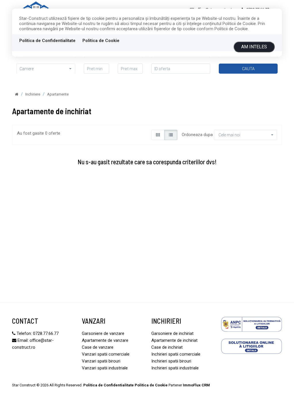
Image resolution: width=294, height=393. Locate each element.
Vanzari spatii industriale (105, 368)
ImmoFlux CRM (196, 385)
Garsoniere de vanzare (103, 333)
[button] (45, 69)
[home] (16, 94)
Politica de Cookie (100, 40)
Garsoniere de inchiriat (172, 333)
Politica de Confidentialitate (47, 40)
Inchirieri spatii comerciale (175, 354)
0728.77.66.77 (46, 333)
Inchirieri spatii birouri (171, 361)
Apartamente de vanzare (105, 340)
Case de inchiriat (167, 347)
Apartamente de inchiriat (174, 340)
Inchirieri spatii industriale (175, 368)
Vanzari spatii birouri (101, 361)
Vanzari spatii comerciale (105, 354)
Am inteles (254, 46)
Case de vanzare (97, 347)
